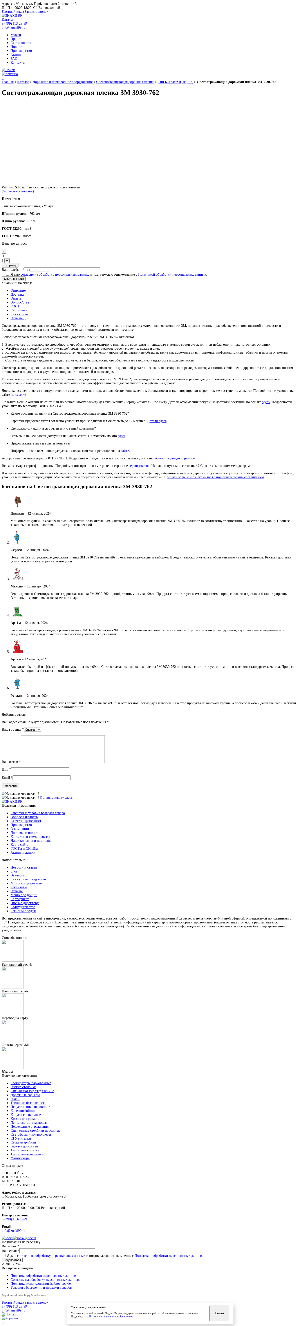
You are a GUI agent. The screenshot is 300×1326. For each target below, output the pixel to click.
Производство (21, 50)
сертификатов (139, 466)
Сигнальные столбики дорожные (35, 1130)
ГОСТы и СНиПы (24, 848)
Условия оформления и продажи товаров (41, 1287)
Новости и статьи (24, 867)
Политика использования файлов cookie (41, 1283)
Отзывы (17, 891)
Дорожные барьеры (25, 1095)
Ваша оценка (13, 729)
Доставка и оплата (24, 833)
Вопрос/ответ (21, 302)
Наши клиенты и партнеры (31, 840)
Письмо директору (25, 903)
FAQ (14, 58)
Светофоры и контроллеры (31, 1134)
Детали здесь (156, 421)
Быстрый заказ (13, 11)
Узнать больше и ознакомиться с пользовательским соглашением (215, 477)
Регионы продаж (23, 911)
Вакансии (18, 875)
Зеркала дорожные (24, 1146)
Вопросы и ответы (24, 817)
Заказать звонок (36, 11)
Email (7, 777)
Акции (16, 54)
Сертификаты (21, 43)
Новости (17, 47)
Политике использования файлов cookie (111, 1316)
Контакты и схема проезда (30, 836)
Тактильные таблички (27, 1154)
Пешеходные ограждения (30, 1126)
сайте (125, 451)
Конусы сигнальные (26, 1114)
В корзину (10, 265)
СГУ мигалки (21, 1138)
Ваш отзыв (11, 762)
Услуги (16, 35)
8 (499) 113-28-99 (14, 23)
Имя (6, 769)
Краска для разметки (26, 1118)
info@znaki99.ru (13, 27)
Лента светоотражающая (29, 1122)
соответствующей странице (174, 458)
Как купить (19, 314)
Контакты (18, 62)
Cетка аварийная (23, 1142)
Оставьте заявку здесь (56, 797)
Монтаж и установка (26, 883)
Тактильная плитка (25, 1150)
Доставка (17, 294)
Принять (219, 1313)
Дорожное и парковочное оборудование (63, 82)
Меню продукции (24, 895)
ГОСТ (15, 306)
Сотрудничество (23, 907)
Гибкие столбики (23, 1087)
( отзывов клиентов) (18, 191)
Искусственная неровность (31, 1107)
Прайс (15, 39)
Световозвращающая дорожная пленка (125, 82)
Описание (18, 290)
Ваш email (10, 1251)
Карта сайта (19, 844)
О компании (20, 829)
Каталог (8, 19)
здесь (266, 402)
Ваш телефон (13, 269)
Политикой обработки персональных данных (172, 274)
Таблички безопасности (28, 1103)
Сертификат (20, 310)
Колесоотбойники (24, 1111)
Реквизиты (19, 887)
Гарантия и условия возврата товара (38, 813)
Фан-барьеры (20, 1158)
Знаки (15, 1099)
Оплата (16, 298)
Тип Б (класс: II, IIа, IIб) (175, 82)
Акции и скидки (23, 852)
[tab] (154, 291)
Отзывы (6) (19, 318)
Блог (14, 871)
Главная (8, 82)
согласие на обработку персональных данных (55, 274)
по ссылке (18, 394)
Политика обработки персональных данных (44, 1275)
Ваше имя (10, 1246)
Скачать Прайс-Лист (26, 821)
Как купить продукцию (28, 879)
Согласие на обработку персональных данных (45, 1279)
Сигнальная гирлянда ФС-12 (32, 1091)
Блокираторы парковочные (31, 1083)
